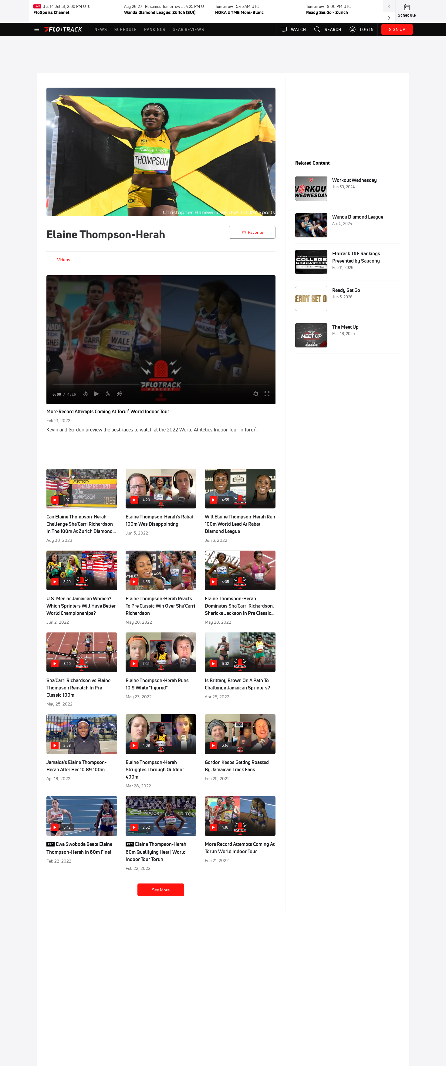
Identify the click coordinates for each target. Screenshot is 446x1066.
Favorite (255, 232)
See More (161, 890)
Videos (63, 260)
